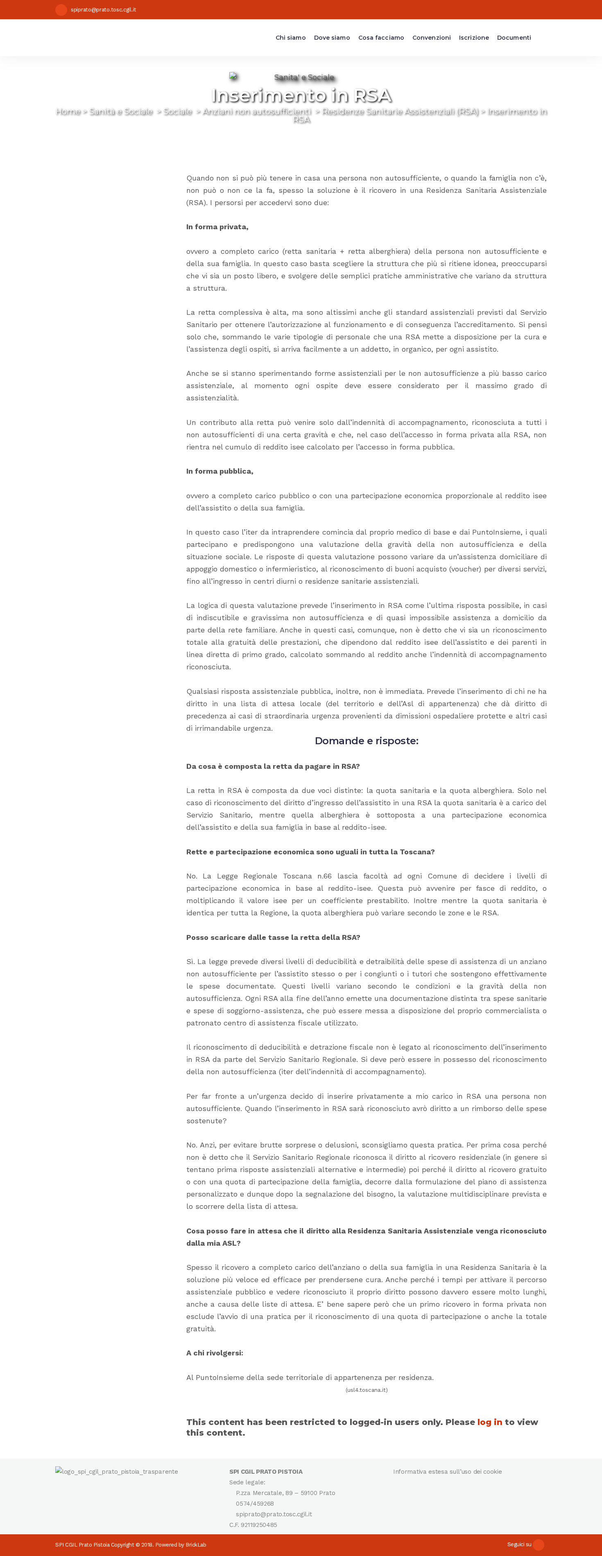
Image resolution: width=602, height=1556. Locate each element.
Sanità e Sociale (120, 111)
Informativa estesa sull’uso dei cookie (447, 1471)
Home (67, 111)
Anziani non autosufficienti (256, 111)
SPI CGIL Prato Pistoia (82, 1545)
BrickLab (196, 1545)
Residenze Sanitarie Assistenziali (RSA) (399, 111)
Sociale (177, 111)
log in (490, 1422)
